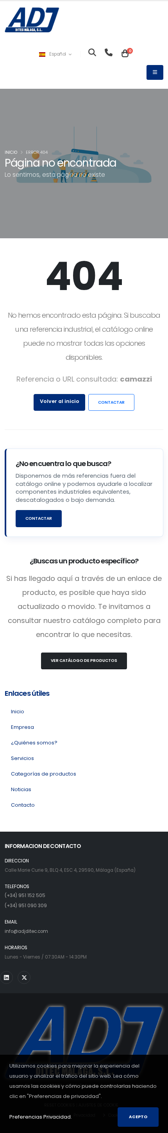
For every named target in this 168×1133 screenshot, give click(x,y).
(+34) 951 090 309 (26, 906)
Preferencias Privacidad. (40, 1117)
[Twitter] (24, 977)
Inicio (11, 152)
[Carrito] (125, 54)
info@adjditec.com (26, 931)
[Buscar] (92, 54)
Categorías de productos (43, 774)
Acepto (138, 1117)
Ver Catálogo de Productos (84, 660)
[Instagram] (6, 977)
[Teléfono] (109, 54)
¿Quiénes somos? (34, 742)
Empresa (22, 727)
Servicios (22, 758)
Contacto (23, 805)
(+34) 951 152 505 (25, 895)
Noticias (21, 789)
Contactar (111, 402)
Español (57, 54)
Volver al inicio (59, 401)
